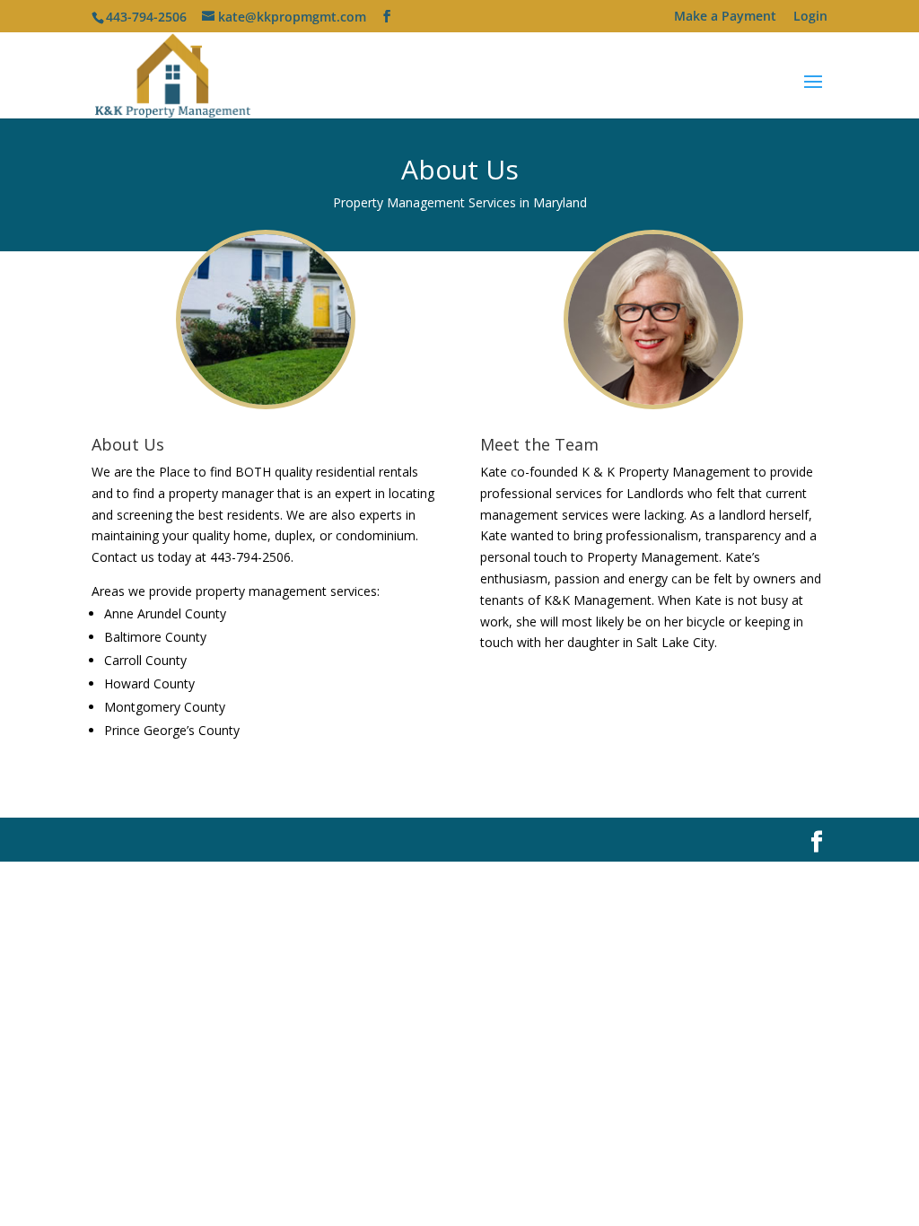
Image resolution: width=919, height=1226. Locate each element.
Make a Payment (725, 17)
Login (810, 17)
